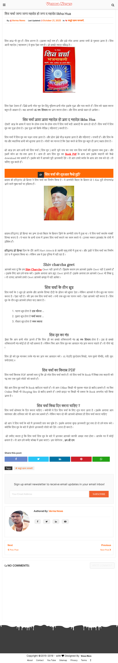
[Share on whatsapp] (101, 459)
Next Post (105, 550)
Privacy (74, 660)
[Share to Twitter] (38, 459)
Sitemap (63, 660)
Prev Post (13, 550)
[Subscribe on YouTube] (65, 521)
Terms (84, 660)
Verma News (56, 511)
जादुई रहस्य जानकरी (76, 20)
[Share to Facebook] (16, 459)
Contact (40, 660)
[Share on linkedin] (60, 459)
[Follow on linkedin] (55, 521)
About (30, 660)
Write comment (102, 565)
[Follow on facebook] (37, 521)
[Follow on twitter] (46, 521)
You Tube (51, 660)
